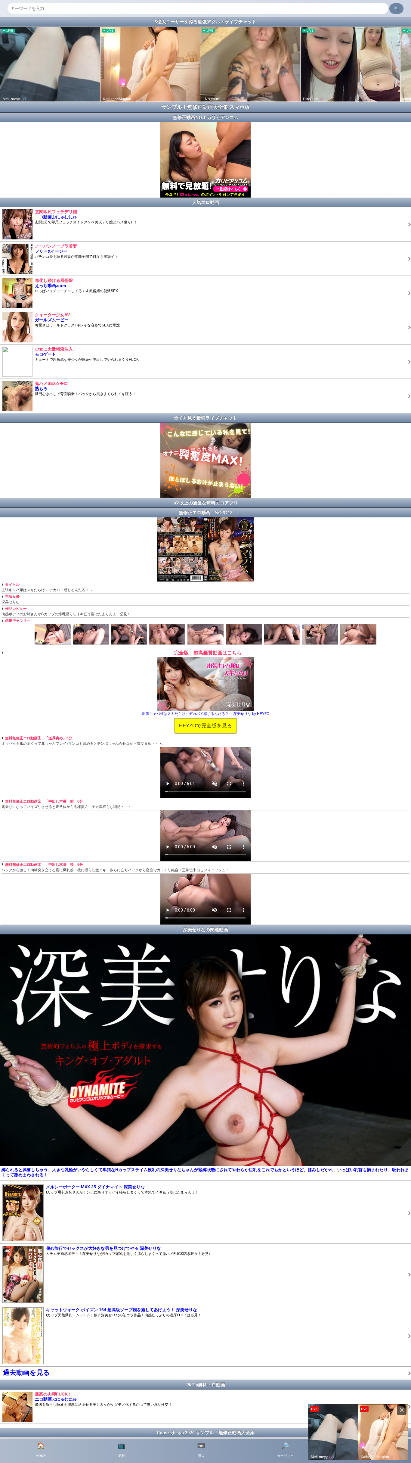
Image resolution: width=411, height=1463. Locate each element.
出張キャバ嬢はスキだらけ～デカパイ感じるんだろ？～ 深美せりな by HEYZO (205, 714)
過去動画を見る (26, 1372)
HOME (41, 1450)
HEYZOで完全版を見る (205, 725)
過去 (201, 1450)
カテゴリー (285, 1450)
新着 (121, 1450)
